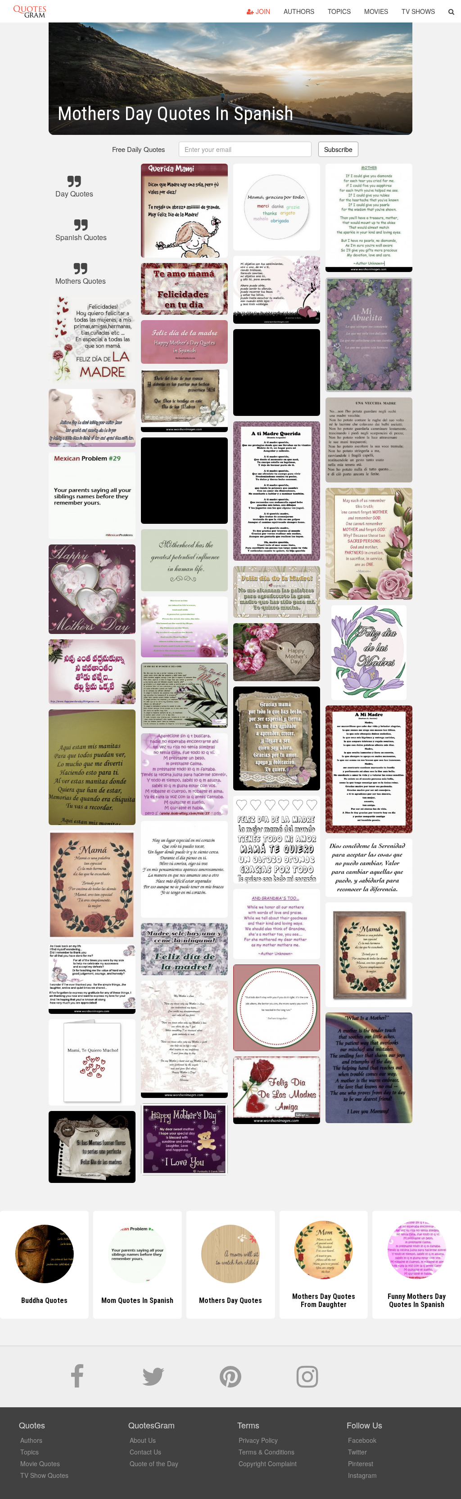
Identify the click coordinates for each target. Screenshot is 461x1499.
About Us (143, 1440)
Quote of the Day (154, 1463)
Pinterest (360, 1463)
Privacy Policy (258, 1440)
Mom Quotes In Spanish (44, 1300)
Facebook (362, 1440)
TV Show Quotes (44, 1475)
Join (262, 11)
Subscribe (338, 149)
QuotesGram (30, 11)
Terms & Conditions (266, 1451)
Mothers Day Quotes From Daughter (230, 1300)
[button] (451, 11)
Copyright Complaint (268, 1463)
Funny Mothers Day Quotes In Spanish (323, 1300)
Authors (299, 11)
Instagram (362, 1475)
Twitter (357, 1451)
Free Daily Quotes (138, 149)
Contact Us (145, 1451)
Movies (376, 11)
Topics (339, 11)
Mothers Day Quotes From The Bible (416, 1300)
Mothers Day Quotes (137, 1300)
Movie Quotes (40, 1463)
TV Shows (418, 11)
